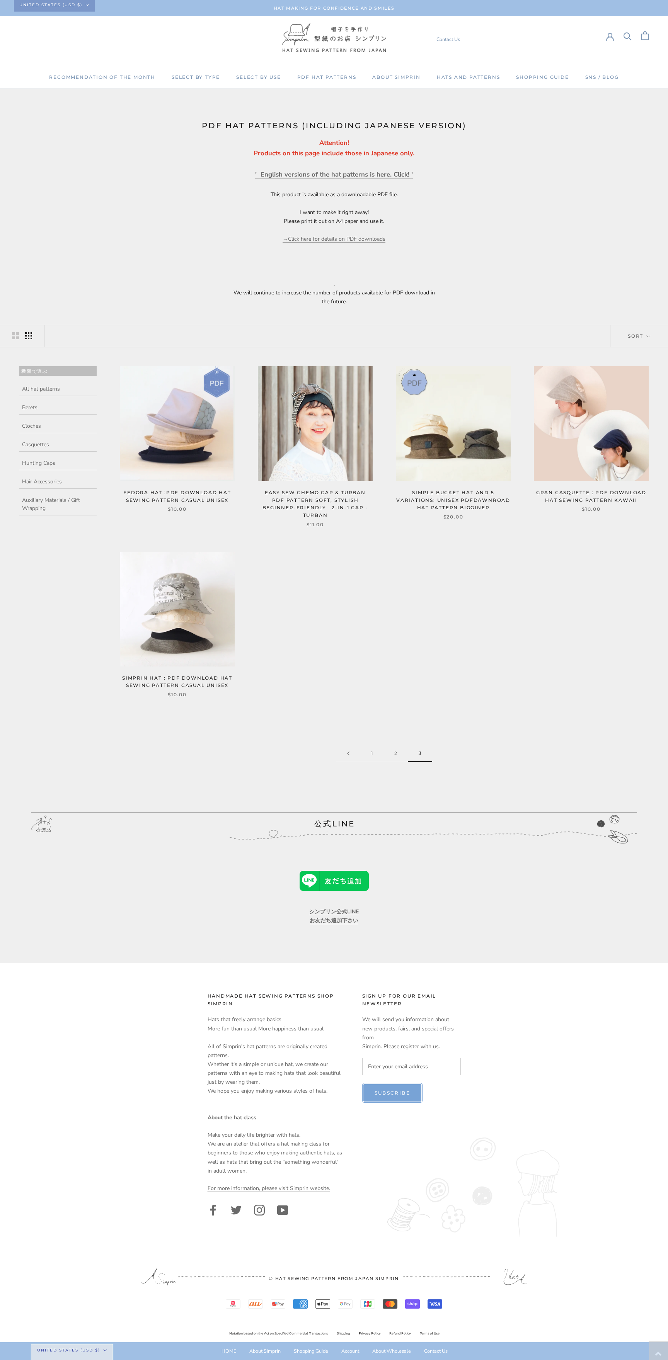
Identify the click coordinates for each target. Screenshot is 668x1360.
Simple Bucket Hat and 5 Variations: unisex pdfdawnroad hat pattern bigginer (453, 500)
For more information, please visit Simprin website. (269, 1188)
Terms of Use (430, 1333)
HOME (229, 1351)
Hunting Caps (38, 463)
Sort (636, 336)
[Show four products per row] (28, 335)
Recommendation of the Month (102, 77)
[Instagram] (259, 1209)
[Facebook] (213, 1209)
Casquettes (35, 444)
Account (350, 1351)
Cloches (31, 426)
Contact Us (448, 39)
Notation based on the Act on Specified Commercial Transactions (278, 1333)
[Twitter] (236, 1209)
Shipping (343, 1333)
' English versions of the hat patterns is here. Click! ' (334, 174)
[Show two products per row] (15, 335)
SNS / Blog (602, 77)
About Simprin (396, 77)
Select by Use (258, 77)
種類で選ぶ (34, 371)
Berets (29, 407)
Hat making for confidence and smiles (334, 8)
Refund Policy (400, 1333)
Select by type (196, 77)
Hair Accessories (42, 481)
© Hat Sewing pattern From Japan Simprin (334, 1278)
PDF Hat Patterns (326, 77)
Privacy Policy (370, 1333)
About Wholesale (391, 1351)
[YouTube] (282, 1209)
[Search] (628, 36)
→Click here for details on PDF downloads (334, 239)
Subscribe (393, 1093)
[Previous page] (348, 753)
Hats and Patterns (468, 77)
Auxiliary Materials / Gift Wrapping (51, 504)
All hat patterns (41, 389)
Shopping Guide (542, 77)
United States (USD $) (50, 4)
